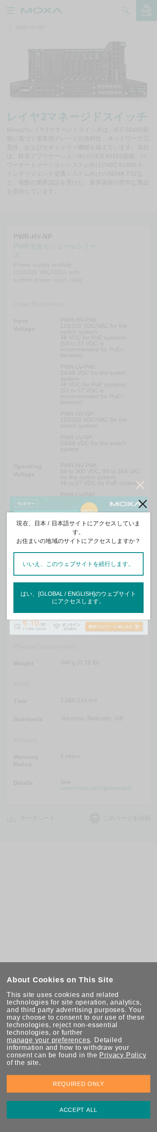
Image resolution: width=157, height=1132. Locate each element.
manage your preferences (48, 1040)
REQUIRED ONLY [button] (78, 1083)
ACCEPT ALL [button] (78, 1109)
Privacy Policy (122, 1055)
